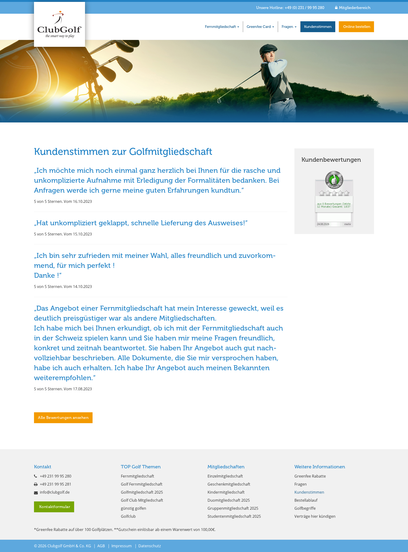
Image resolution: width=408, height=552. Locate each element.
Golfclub (128, 516)
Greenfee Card (259, 27)
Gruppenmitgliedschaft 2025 (233, 508)
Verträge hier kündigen (315, 516)
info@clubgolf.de (55, 492)
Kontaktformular (54, 506)
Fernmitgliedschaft (221, 27)
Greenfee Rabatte (310, 476)
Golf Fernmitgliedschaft (141, 484)
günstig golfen (133, 508)
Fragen (288, 27)
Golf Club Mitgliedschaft (142, 500)
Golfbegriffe (305, 508)
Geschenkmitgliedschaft (229, 484)
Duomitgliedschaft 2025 (229, 500)
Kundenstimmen (318, 27)
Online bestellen (356, 27)
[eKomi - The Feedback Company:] (334, 198)
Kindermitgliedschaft (226, 492)
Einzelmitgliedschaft (225, 476)
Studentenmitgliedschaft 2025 (234, 516)
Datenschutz (149, 545)
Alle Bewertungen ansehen (63, 417)
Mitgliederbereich (354, 7)
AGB (101, 545)
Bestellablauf (305, 500)
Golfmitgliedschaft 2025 (142, 492)
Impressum (121, 545)
